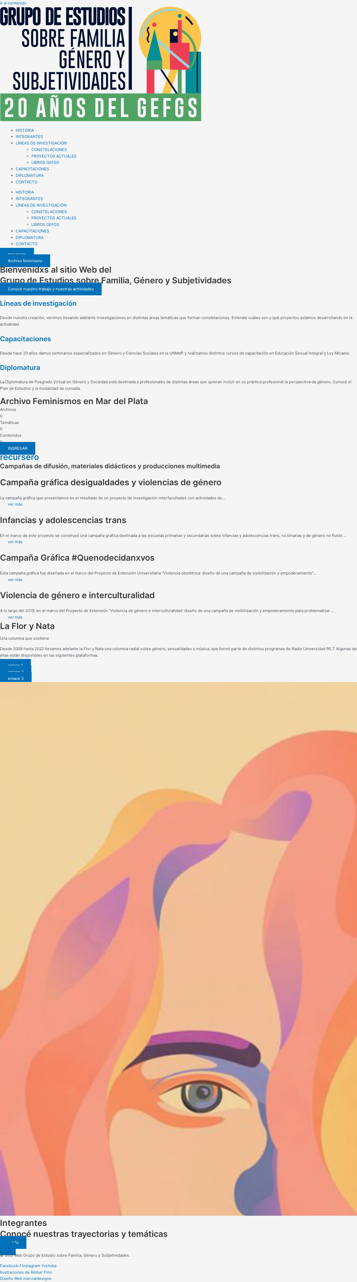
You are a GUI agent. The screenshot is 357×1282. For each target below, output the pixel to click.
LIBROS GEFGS (45, 162)
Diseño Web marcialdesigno (25, 1278)
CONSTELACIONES (49, 149)
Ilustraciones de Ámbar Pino (26, 1272)
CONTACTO (26, 181)
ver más (15, 504)
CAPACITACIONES (32, 168)
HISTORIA (25, 130)
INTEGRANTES (29, 136)
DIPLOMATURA (30, 175)
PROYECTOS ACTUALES (54, 156)
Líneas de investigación (38, 303)
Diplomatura (20, 367)
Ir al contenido (13, 3)
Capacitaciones (25, 339)
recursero (19, 457)
